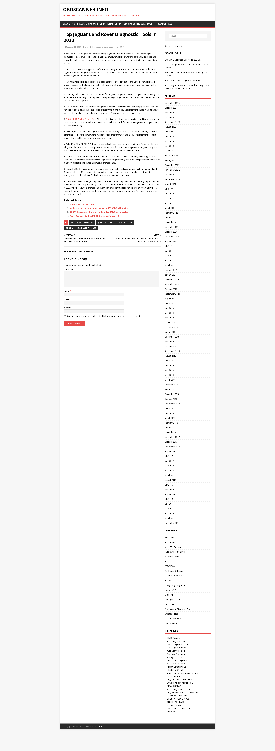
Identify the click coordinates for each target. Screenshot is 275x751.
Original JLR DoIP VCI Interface (81, 119)
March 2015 (170, 518)
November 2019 (172, 341)
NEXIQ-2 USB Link (175, 670)
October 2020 (171, 289)
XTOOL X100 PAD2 (175, 702)
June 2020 (169, 308)
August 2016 (170, 480)
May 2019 (169, 370)
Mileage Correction (173, 599)
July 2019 (169, 360)
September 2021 (172, 236)
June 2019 (169, 365)
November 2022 (172, 169)
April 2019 (169, 375)
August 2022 (170, 184)
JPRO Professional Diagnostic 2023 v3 (182, 80)
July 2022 (169, 189)
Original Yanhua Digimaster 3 (180, 679)
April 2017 (169, 470)
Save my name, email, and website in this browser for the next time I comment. (103, 316)
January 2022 (171, 217)
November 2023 (172, 112)
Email (66, 299)
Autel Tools (170, 542)
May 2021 (169, 255)
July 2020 (169, 303)
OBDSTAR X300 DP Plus (178, 698)
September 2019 (172, 351)
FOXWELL (169, 580)
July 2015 (169, 499)
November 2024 (172, 103)
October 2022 (171, 174)
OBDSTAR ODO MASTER (178, 708)
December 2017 (172, 432)
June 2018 (169, 413)
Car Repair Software (174, 571)
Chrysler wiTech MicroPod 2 (180, 682)
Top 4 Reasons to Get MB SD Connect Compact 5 (94, 216)
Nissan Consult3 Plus (176, 666)
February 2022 (171, 212)
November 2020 (172, 284)
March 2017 (170, 475)
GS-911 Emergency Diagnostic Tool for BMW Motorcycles (98, 212)
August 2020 (170, 298)
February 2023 (171, 155)
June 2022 (169, 193)
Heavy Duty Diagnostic (175, 585)
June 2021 (169, 251)
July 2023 (169, 131)
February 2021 (171, 270)
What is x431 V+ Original (81, 204)
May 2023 (169, 141)
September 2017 (172, 446)
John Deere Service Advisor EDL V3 (183, 673)
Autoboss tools (172, 556)
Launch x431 (170, 590)
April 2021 (169, 260)
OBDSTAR (169, 604)
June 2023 (169, 136)
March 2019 (170, 379)
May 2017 (169, 465)
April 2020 (169, 317)
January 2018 (171, 427)
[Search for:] (188, 36)
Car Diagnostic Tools (176, 647)
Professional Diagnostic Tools (105, 47)
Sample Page (165, 23)
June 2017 (169, 461)
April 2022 (169, 203)
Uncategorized (171, 613)
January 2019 (171, 389)
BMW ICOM (170, 566)
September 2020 (172, 293)
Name (67, 291)
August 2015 (170, 494)
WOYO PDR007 (174, 705)
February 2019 (171, 384)
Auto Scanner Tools (176, 650)
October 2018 (171, 399)
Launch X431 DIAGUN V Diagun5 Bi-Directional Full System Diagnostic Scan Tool (107, 23)
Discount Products (173, 575)
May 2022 (169, 198)
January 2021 (171, 274)
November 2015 (172, 489)
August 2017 (170, 451)
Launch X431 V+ (125, 222)
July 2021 (169, 246)
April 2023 (169, 146)
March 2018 (170, 418)
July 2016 (169, 484)
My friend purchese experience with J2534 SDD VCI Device (98, 208)
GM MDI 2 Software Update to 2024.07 (183, 59)
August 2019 (170, 355)
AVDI (167, 561)
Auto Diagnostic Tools (177, 641)
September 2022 (172, 179)
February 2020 (171, 327)
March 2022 (170, 208)
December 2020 (172, 279)
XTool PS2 (171, 711)
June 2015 (169, 503)
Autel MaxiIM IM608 (176, 663)
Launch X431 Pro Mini (177, 695)
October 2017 (171, 441)
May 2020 (169, 313)
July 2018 (169, 408)
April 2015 (169, 513)
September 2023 (172, 122)
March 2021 (170, 265)
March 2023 (170, 150)
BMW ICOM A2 (174, 686)
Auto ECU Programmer (175, 547)
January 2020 (171, 332)
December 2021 (172, 222)
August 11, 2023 (74, 47)
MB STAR (169, 594)
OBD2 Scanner (173, 638)
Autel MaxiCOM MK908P (82, 222)
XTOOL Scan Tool (173, 618)
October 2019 (171, 346)
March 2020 (170, 322)
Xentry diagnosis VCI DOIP (179, 689)
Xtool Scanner (171, 623)
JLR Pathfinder (105, 222)
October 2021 (171, 231)
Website (67, 307)
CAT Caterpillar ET (175, 676)
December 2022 (172, 165)
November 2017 (172, 437)
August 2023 (170, 126)
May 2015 (169, 508)
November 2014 (172, 523)
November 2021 (172, 227)
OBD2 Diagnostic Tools (178, 644)
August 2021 (170, 241)
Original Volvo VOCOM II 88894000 (183, 692)
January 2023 (171, 160)
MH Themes (102, 726)
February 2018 (171, 422)
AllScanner (169, 537)
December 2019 (172, 336)
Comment (68, 269)
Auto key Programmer (175, 551)
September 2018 (172, 403)
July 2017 (169, 456)
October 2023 (171, 117)
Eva (86, 47)
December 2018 (172, 394)
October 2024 (171, 107)
